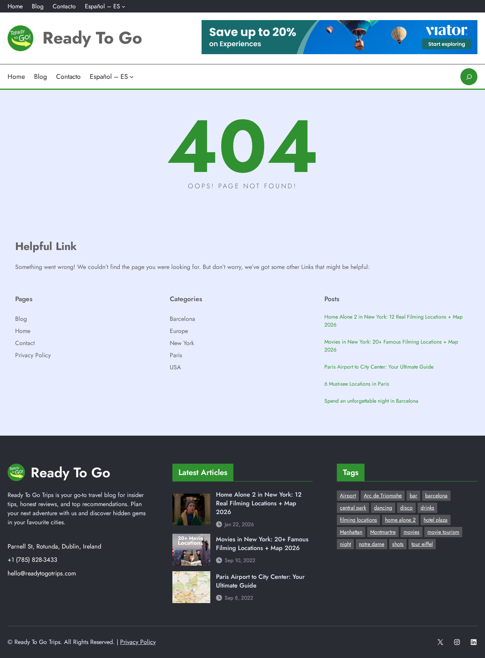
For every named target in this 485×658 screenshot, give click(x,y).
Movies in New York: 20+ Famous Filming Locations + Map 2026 (391, 345)
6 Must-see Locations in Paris (356, 384)
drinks (427, 507)
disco (406, 507)
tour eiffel (422, 544)
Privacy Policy (33, 355)
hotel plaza (435, 520)
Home (22, 331)
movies (411, 532)
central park (353, 507)
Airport (348, 495)
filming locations (358, 520)
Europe (179, 331)
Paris (176, 355)
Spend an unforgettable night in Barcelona (371, 401)
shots (398, 544)
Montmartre (383, 532)
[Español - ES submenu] (123, 6)
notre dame (371, 544)
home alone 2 (400, 520)
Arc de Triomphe (383, 495)
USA (175, 367)
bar (413, 495)
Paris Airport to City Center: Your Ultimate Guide (378, 366)
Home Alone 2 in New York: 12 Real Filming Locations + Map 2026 (393, 320)
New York (182, 343)
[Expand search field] (468, 76)
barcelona (436, 495)
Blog (21, 318)
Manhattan (351, 532)
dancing (383, 507)
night (345, 544)
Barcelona (182, 318)
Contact (25, 343)
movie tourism (443, 532)
